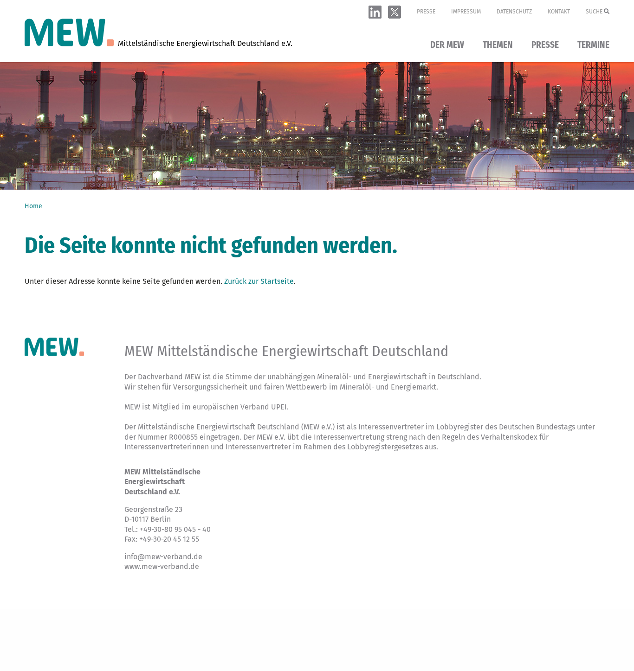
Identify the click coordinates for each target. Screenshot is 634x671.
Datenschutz (514, 11)
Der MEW (447, 45)
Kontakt (559, 11)
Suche (595, 11)
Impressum (466, 11)
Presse (426, 11)
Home (33, 206)
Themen (498, 45)
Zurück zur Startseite (259, 281)
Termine (593, 45)
